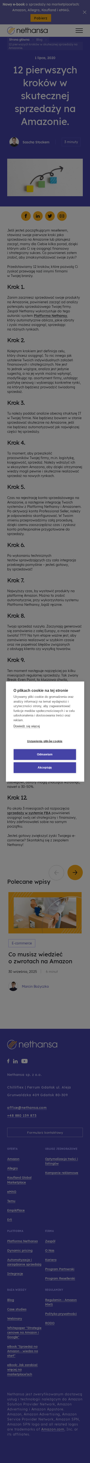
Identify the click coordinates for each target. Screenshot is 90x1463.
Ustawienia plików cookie (45, 741)
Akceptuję (45, 767)
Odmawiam (45, 754)
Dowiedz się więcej (26, 726)
